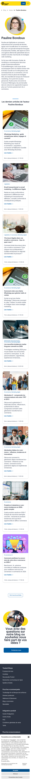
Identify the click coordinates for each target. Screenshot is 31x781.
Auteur (11, 10)
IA (12, 555)
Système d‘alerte (7, 683)
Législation (7, 184)
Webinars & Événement (9, 698)
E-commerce (7, 131)
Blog (4, 10)
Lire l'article (8, 153)
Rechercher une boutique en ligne (13, 680)
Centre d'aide (7, 717)
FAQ (4, 719)
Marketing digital (15, 131)
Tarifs (4, 725)
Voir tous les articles (15, 595)
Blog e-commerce (8, 701)
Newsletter (6, 704)
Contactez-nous (16, 650)
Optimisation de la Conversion (12, 340)
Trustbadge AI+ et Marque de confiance (14, 692)
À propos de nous (8, 671)
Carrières (5, 674)
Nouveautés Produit (8, 677)
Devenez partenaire (8, 695)
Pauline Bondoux (21, 10)
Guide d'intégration (8, 714)
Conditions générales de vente (12, 722)
